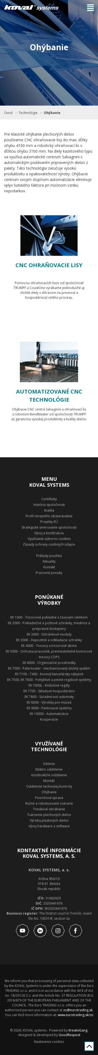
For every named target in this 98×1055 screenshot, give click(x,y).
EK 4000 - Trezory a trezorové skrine (49, 645)
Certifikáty (49, 499)
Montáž (49, 780)
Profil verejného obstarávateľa (49, 516)
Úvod (8, 113)
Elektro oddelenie (49, 769)
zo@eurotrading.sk (78, 1010)
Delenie (49, 763)
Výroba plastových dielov (49, 820)
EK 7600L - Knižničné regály (49, 685)
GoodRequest (69, 1035)
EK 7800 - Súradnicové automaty (49, 696)
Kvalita (49, 510)
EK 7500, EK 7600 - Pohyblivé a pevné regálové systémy (49, 679)
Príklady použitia (49, 555)
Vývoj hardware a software (49, 826)
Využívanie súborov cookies (49, 538)
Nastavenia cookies (49, 1042)
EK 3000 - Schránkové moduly (49, 634)
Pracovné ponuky (49, 572)
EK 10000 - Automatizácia (49, 713)
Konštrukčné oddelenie (49, 775)
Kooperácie (49, 719)
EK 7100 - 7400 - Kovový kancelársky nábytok (49, 674)
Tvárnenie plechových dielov (49, 814)
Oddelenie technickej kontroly (49, 786)
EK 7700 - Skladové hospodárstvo (49, 691)
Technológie (28, 113)
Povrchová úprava (49, 797)
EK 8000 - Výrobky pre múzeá (49, 702)
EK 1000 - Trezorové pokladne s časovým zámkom (49, 617)
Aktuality (49, 561)
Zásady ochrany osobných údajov (49, 544)
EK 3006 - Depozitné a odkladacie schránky (49, 640)
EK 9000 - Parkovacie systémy (49, 708)
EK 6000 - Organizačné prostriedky (49, 662)
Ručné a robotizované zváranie (49, 803)
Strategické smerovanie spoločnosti (49, 527)
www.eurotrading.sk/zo (75, 1015)
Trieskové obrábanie (49, 809)
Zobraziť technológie (55, 312)
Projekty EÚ (49, 521)
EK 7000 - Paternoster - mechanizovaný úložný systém (49, 668)
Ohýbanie (52, 113)
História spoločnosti (49, 504)
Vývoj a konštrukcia (49, 533)
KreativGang (78, 1030)
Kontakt (49, 567)
